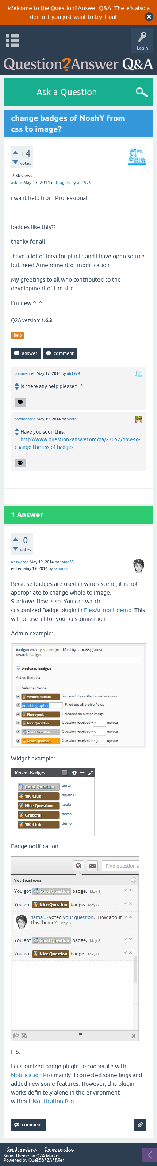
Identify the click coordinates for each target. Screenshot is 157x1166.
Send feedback (22, 1149)
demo (37, 16)
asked (16, 182)
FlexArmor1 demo (107, 610)
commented (25, 373)
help (18, 335)
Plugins (63, 182)
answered (19, 562)
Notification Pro (31, 1075)
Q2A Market (48, 1155)
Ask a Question (67, 92)
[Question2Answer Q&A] (78, 62)
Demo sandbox (59, 1149)
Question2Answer (46, 1160)
